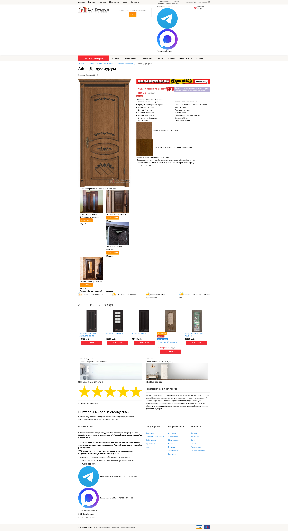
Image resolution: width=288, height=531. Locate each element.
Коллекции (150, 433)
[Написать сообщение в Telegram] (167, 18)
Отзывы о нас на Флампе (88, 403)
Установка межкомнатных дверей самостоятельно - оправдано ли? (179, 398)
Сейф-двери (151, 440)
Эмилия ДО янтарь (167, 342)
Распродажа (130, 58)
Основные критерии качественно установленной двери (168, 400)
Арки (148, 447)
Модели (83, 223)
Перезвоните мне (198, 450)
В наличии (147, 58)
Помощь (91, 2)
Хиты (160, 58)
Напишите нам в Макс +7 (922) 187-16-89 (116, 498)
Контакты (135, 2)
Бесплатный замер (164, 51)
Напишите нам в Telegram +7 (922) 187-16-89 (118, 476)
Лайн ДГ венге (139, 333)
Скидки (115, 58)
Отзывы (199, 58)
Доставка (82, 2)
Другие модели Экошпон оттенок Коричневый (173, 147)
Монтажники (114, 2)
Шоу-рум (171, 58)
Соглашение (173, 450)
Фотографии (86, 220)
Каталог (194, 433)
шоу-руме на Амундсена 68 (97, 416)
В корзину (91, 343)
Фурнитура (150, 443)
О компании (102, 2)
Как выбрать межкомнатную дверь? (182, 395)
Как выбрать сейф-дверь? (156, 395)
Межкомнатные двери (155, 436)
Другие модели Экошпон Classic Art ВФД (153, 157)
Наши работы (185, 58)
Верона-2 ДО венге (114, 333)
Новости (125, 2)
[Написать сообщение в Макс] (167, 39)
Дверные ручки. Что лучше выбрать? (187, 403)
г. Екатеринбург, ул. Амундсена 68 (197, 2)
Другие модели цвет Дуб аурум (165, 130)
